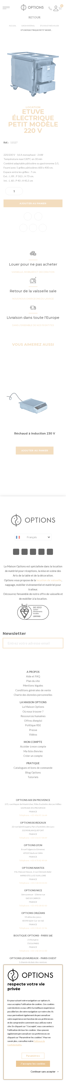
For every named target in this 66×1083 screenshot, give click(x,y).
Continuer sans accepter (45, 1071)
